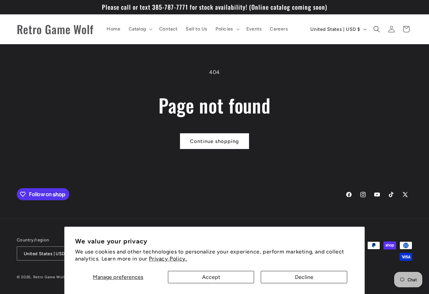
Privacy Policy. (168, 258)
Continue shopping (214, 141)
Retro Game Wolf (49, 277)
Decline (304, 277)
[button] (140, 29)
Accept (211, 277)
